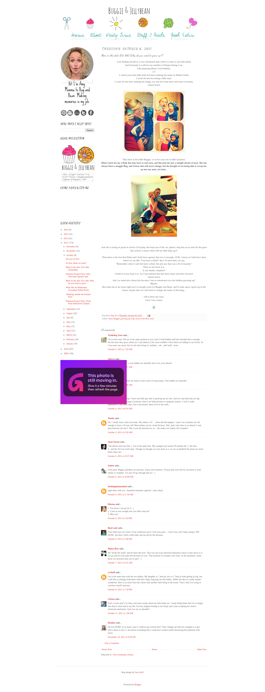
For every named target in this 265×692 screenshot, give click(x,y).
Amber (111, 465)
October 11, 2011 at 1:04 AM (120, 613)
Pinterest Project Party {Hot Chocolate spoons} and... (78, 275)
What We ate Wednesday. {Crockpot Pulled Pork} (77, 288)
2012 (66, 238)
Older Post (201, 649)
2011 (66, 243)
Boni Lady (112, 528)
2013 (66, 234)
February (70, 339)
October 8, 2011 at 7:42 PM (120, 589)
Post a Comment (112, 643)
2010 (66, 349)
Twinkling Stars (115, 335)
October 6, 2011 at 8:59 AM (120, 409)
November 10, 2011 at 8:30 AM (121, 637)
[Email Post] (149, 316)
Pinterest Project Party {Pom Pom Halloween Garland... (78, 302)
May (68, 326)
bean (111, 319)
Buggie (117, 319)
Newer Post (107, 649)
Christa (111, 599)
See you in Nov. (73, 259)
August (69, 313)
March (69, 335)
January (70, 344)
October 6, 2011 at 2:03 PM (120, 518)
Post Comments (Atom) (123, 655)
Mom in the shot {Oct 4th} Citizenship (77, 268)
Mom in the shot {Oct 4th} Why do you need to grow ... (80, 282)
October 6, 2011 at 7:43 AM (120, 349)
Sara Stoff (139, 672)
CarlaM (111, 572)
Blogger (137, 684)
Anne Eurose (114, 442)
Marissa (111, 504)
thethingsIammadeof (117, 486)
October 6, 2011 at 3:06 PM (120, 539)
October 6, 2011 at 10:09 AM (120, 477)
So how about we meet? (76, 263)
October (70, 255)
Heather (111, 623)
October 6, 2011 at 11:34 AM (120, 494)
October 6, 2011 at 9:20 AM (120, 432)
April (69, 331)
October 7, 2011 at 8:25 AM (120, 563)
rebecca (111, 359)
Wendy (111, 418)
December (71, 246)
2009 (66, 353)
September (71, 309)
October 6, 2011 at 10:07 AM (120, 456)
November (71, 251)
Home (154, 649)
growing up (125, 319)
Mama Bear (113, 549)
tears (152, 319)
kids (133, 319)
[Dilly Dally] (93, 403)
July (68, 318)
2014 (66, 230)
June (68, 322)
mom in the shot (142, 319)
